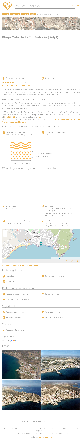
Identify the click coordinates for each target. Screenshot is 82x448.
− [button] (5, 235)
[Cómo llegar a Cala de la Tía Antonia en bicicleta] (72, 260)
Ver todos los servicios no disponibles (20, 266)
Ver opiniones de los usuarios (16, 85)
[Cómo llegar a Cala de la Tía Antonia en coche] (66, 260)
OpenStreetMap (63, 258)
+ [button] (5, 231)
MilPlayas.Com (74, 258)
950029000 (9, 117)
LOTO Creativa (45, 437)
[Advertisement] (41, 59)
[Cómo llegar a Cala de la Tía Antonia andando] (78, 260)
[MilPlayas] (7, 6)
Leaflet (53, 258)
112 (39, 117)
